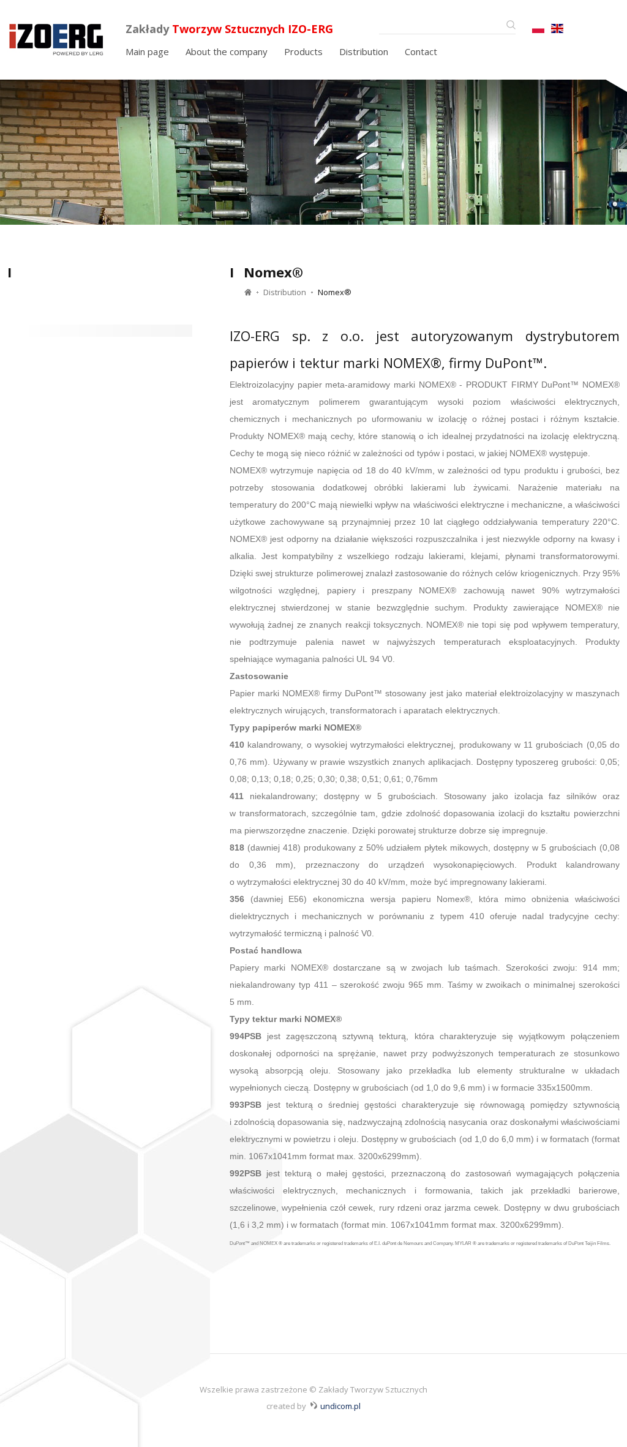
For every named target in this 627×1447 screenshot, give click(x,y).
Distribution (363, 51)
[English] (538, 28)
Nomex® (334, 292)
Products (303, 51)
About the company (227, 51)
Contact (421, 51)
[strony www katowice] (313, 1405)
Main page (147, 51)
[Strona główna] (65, 37)
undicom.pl (340, 1405)
